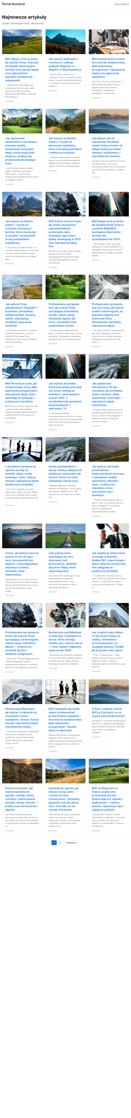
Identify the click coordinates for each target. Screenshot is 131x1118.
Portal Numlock (13, 4)
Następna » (72, 842)
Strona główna (122, 4)
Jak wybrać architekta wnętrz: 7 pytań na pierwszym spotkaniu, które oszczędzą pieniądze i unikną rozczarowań (65, 145)
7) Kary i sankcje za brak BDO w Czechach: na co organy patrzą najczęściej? (108, 712)
